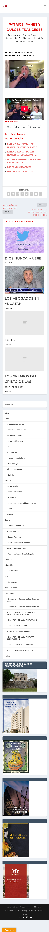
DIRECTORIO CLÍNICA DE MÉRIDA (20, 650)
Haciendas (12, 497)
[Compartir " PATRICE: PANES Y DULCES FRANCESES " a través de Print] (40, 194)
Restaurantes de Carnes (17, 548)
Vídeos (29, 41)
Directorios (9, 593)
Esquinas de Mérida (15, 435)
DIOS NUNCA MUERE (23, 258)
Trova (7, 576)
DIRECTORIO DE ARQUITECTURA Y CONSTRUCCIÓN (20, 638)
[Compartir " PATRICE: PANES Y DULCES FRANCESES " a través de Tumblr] (22, 194)
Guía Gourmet (13, 531)
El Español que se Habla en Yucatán (22, 503)
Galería (11, 475)
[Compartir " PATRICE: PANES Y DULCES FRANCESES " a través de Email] (36, 194)
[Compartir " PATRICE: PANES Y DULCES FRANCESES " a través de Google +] (17, 194)
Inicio (7, 413)
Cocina (7, 520)
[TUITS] (24, 323)
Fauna (10, 514)
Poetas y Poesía (11, 588)
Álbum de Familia (15, 469)
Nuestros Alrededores (16, 458)
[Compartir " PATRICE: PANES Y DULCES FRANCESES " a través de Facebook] (8, 194)
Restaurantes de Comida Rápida (21, 554)
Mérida (7, 418)
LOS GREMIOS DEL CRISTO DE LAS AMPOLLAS (21, 381)
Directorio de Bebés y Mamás (19, 631)
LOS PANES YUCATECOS (19, 167)
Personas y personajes (17, 430)
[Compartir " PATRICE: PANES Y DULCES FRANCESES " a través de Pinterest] (26, 194)
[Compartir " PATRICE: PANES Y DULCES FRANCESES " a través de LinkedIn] (31, 194)
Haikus (7, 656)
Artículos (32, 38)
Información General (16, 441)
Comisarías (12, 452)
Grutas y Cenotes (15, 492)
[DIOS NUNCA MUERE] (24, 240)
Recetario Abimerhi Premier (19, 542)
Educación (9, 565)
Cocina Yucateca (14, 537)
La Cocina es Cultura (16, 526)
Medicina (8, 559)
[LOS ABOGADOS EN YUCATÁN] (24, 280)
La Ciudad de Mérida (16, 424)
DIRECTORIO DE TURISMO (18, 626)
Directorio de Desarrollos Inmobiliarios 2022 (23, 600)
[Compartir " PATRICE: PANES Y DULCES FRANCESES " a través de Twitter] (13, 194)
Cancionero (12, 582)
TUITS (10, 340)
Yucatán (8, 480)
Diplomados (13, 571)
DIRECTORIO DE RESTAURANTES (20, 645)
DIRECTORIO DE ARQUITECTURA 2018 (22, 620)
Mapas (10, 447)
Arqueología (13, 486)
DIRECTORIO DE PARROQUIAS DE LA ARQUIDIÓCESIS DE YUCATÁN (21, 613)
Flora (10, 509)
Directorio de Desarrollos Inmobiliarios (23, 607)
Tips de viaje (13, 464)
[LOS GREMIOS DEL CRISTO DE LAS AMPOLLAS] (24, 359)
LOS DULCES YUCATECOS (20, 171)
